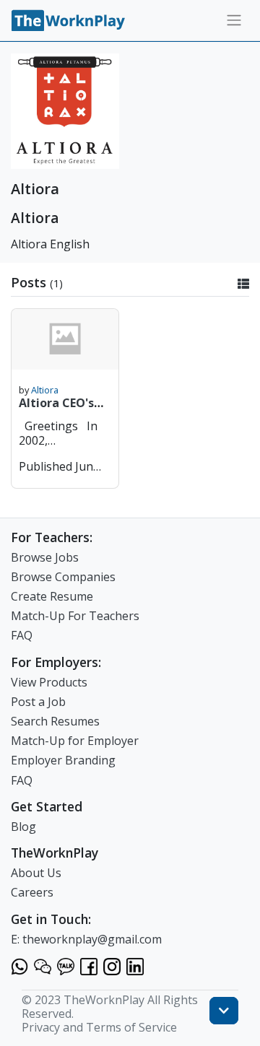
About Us (36, 873)
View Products (49, 682)
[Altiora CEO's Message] (65, 339)
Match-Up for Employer (75, 741)
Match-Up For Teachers (75, 616)
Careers (32, 892)
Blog (23, 826)
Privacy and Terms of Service (99, 1027)
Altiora (44, 389)
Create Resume (52, 596)
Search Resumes (55, 721)
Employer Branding (63, 760)
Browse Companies (63, 577)
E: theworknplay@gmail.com (86, 939)
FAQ (21, 635)
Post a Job (38, 702)
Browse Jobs (45, 557)
